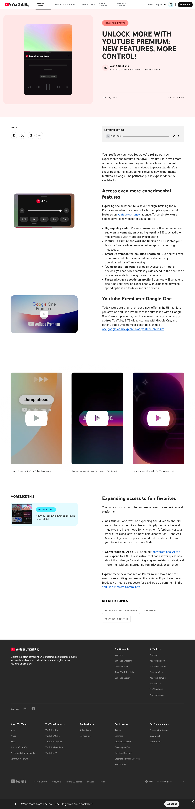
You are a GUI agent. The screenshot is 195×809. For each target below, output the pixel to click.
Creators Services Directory (127, 759)
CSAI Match (155, 736)
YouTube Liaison (122, 678)
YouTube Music (157, 689)
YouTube (119, 655)
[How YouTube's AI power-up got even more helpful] (22, 514)
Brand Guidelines (74, 782)
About (13, 730)
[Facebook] (14, 135)
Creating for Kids (122, 747)
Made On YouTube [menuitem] (121, 4)
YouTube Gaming (158, 678)
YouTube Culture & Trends (23, 753)
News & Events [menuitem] (40, 4)
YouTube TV (155, 683)
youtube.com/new (129, 214)
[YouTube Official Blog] (17, 5)
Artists (118, 730)
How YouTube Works (20, 747)
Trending (150, 610)
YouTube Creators (123, 661)
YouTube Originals (53, 742)
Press (13, 736)
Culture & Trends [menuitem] (87, 4)
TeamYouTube (156, 672)
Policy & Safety (40, 782)
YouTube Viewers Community (121, 587)
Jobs (13, 742)
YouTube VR (120, 764)
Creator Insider (122, 666)
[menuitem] (150, 4)
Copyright (56, 782)
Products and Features (120, 610)
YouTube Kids (51, 730)
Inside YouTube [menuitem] (103, 4)
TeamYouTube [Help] (124, 672)
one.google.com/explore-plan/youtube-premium (133, 329)
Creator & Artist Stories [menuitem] (65, 4)
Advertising (85, 730)
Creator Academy (123, 742)
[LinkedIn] (31, 135)
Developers (85, 736)
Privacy (90, 782)
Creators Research (123, 753)
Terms (102, 782)
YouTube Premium (116, 619)
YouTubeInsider (157, 695)
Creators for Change (159, 730)
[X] (22, 135)
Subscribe (185, 4)
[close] (192, 801)
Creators (119, 736)
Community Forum (19, 759)
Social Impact (156, 742)
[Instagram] (25, 708)
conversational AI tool (166, 552)
